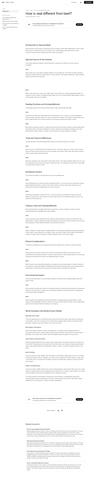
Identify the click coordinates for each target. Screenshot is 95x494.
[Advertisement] (55, 35)
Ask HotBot (88, 2)
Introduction (5, 11)
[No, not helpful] (61, 410)
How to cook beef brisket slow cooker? (10, 28)
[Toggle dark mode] (80, 2)
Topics (27, 10)
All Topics (74, 2)
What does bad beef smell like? (10, 21)
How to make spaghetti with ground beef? (9, 18)
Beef (31, 10)
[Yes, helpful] (58, 410)
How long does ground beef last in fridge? (10, 24)
